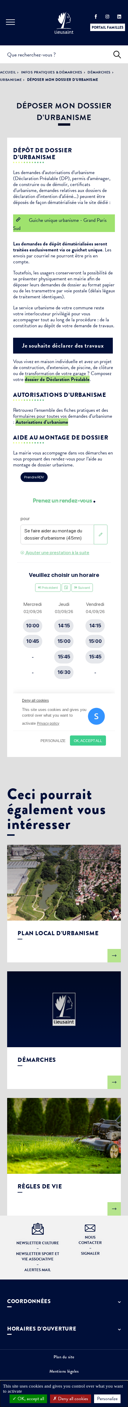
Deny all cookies (72, 1398)
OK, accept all (30, 1398)
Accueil (8, 72)
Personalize (107, 1398)
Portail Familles (108, 27)
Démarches (99, 72)
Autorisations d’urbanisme (41, 422)
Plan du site (64, 1357)
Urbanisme (11, 79)
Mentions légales (64, 1371)
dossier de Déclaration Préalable (57, 379)
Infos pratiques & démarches (51, 72)
